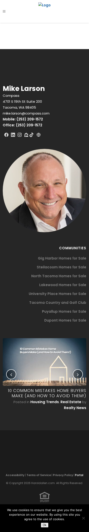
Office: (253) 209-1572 (22, 125)
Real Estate (70, 402)
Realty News (75, 407)
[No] (83, 518)
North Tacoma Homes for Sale (58, 276)
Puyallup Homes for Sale (64, 311)
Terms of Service (38, 475)
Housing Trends (44, 402)
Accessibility (15, 475)
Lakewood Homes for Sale (62, 284)
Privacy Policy (63, 475)
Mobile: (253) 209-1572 (23, 119)
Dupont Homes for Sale (65, 320)
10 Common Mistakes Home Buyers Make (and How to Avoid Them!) (47, 393)
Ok (45, 525)
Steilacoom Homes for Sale (61, 267)
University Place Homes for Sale (57, 293)
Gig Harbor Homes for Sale (62, 258)
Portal (79, 475)
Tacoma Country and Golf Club (57, 302)
